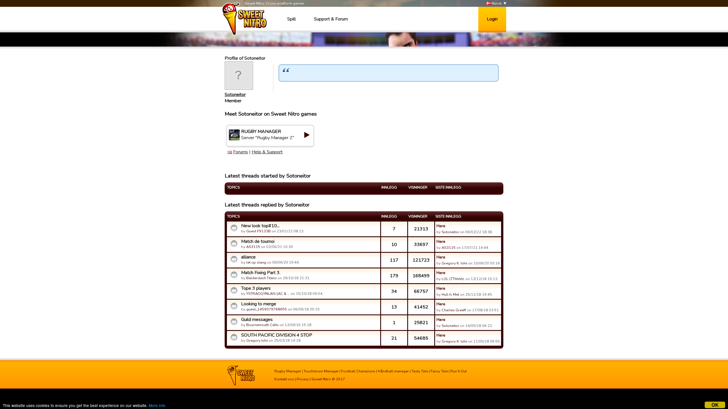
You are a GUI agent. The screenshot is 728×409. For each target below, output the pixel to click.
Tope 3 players (256, 288)
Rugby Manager (287, 371)
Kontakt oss (284, 379)
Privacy (303, 379)
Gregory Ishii (257, 340)
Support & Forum (331, 19)
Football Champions (358, 371)
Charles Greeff (454, 310)
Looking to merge (258, 304)
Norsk (496, 3)
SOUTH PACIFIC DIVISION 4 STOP (276, 335)
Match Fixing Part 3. (260, 273)
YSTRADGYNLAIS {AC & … (268, 293)
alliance (248, 257)
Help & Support (267, 152)
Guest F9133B (258, 231)
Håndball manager (393, 371)
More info (157, 405)
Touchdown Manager (321, 371)
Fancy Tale (439, 371)
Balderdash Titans (261, 278)
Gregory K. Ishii (454, 263)
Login (492, 19)
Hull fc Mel (450, 294)
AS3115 (253, 246)
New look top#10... (260, 226)
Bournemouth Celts (262, 324)
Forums (240, 152)
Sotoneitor (235, 94)
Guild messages (257, 320)
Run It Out (458, 371)
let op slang (256, 262)
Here (441, 226)
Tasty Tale (419, 371)
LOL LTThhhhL (453, 278)
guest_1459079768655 (266, 309)
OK (715, 405)
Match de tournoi (257, 241)
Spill (291, 19)
